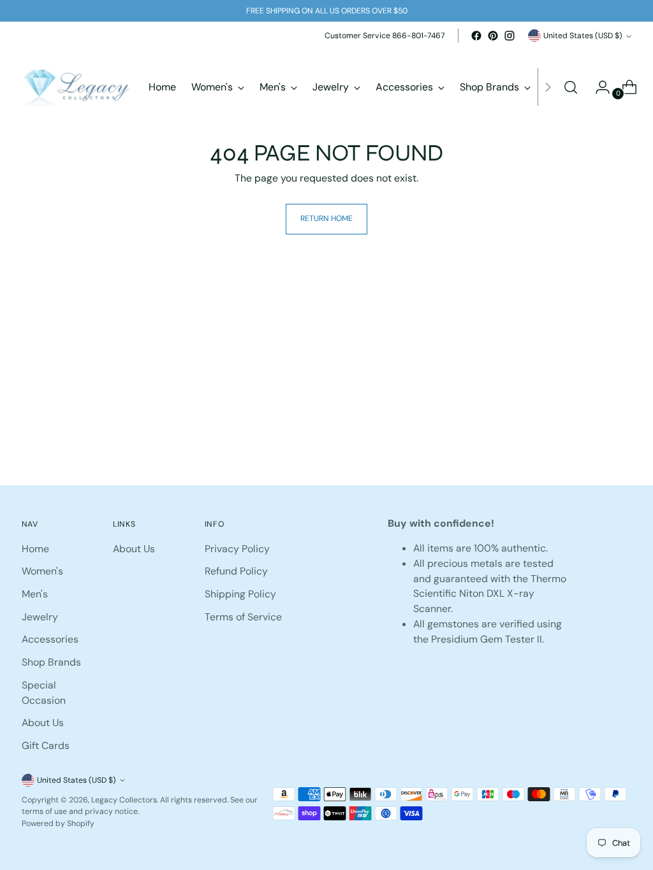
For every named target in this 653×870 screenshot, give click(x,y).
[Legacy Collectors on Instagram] (509, 35)
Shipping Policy (240, 594)
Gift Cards (46, 745)
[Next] (547, 87)
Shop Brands (51, 662)
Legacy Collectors (124, 800)
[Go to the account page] (597, 87)
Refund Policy (236, 571)
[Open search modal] (570, 87)
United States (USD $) (582, 36)
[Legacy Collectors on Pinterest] (493, 35)
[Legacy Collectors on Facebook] (476, 35)
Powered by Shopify (58, 823)
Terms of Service (243, 617)
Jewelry (40, 617)
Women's (42, 571)
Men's (35, 594)
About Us (43, 722)
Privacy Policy (237, 548)
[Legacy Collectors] (76, 87)
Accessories (50, 639)
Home (35, 548)
